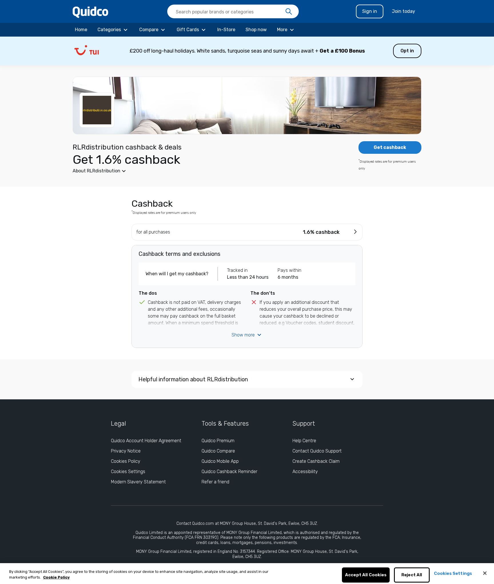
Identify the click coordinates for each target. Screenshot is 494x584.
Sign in (369, 11)
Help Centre (304, 440)
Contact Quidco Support (317, 451)
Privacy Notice (126, 451)
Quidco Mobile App (220, 461)
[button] (247, 51)
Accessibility (305, 471)
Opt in (407, 50)
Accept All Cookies (366, 575)
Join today (403, 11)
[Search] (288, 11)
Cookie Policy (56, 577)
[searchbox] (233, 11)
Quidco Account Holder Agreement (146, 440)
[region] (247, 573)
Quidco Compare (218, 451)
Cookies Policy (125, 461)
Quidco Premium (218, 440)
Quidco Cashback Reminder (229, 471)
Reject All (411, 575)
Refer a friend (215, 482)
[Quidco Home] (90, 12)
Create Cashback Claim (316, 461)
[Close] (485, 573)
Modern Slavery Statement (138, 482)
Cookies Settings (128, 471)
